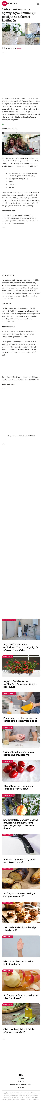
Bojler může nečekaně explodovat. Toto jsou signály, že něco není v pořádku (20, 647)
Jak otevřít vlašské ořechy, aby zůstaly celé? (19, 929)
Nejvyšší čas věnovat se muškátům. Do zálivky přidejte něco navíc (19, 684)
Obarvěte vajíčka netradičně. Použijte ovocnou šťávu (18, 787)
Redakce (21, 1087)
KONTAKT (21, 1081)
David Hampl (11, 48)
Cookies (21, 1078)
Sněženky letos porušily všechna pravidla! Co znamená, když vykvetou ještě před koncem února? (20, 824)
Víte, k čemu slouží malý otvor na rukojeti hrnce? (19, 861)
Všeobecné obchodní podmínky (21, 1084)
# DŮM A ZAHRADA (9, 620)
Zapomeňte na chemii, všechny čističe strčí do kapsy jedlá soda (20, 719)
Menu (39, 4)
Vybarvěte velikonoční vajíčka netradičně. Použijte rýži (19, 753)
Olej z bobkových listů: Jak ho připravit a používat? (19, 1031)
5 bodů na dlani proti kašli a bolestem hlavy (18, 963)
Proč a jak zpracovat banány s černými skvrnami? (19, 895)
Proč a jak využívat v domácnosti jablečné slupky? (20, 996)
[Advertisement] (21, 74)
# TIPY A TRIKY (7, 656)
